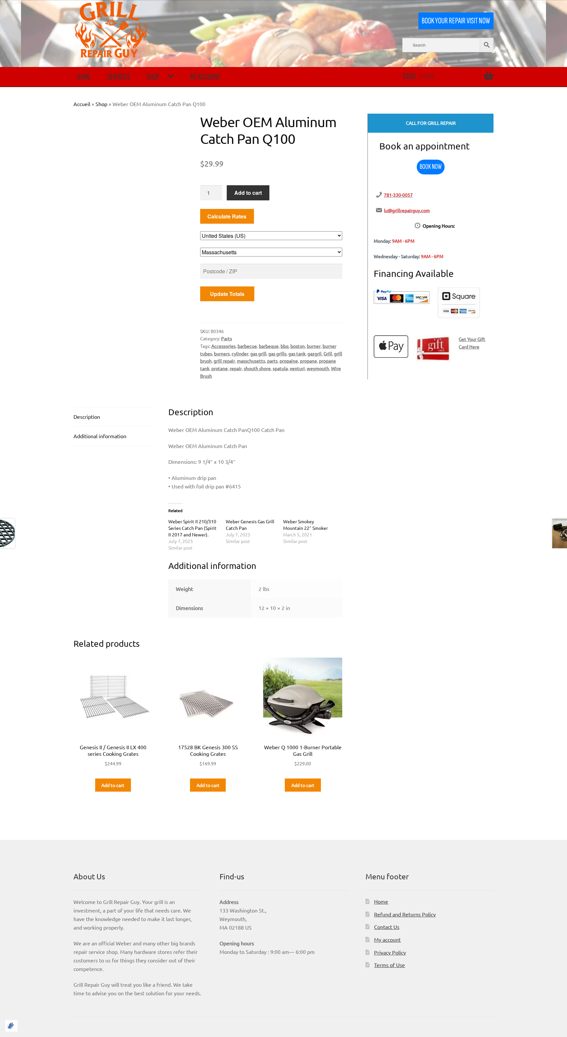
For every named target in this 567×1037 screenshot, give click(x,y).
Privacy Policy (390, 952)
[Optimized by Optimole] (11, 1026)
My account (205, 77)
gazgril (314, 353)
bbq (284, 346)
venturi (297, 368)
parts (272, 361)
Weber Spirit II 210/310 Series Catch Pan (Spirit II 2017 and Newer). (192, 527)
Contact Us (386, 926)
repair (236, 368)
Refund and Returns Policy (405, 914)
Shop (153, 77)
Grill (328, 353)
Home (84, 77)
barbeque (269, 346)
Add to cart (248, 192)
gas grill (258, 353)
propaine (289, 361)
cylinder (240, 353)
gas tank (296, 353)
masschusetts (251, 361)
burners (222, 353)
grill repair (224, 361)
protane (219, 368)
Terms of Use (389, 964)
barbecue (247, 346)
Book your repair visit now (456, 21)
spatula (280, 368)
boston (297, 346)
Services (118, 77)
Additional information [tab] (100, 436)
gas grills (277, 353)
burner (314, 346)
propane (308, 361)
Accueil (82, 104)
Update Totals (227, 294)
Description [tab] (87, 416)
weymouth (318, 368)
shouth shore (257, 368)
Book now (431, 166)
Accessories (223, 346)
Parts (226, 338)
